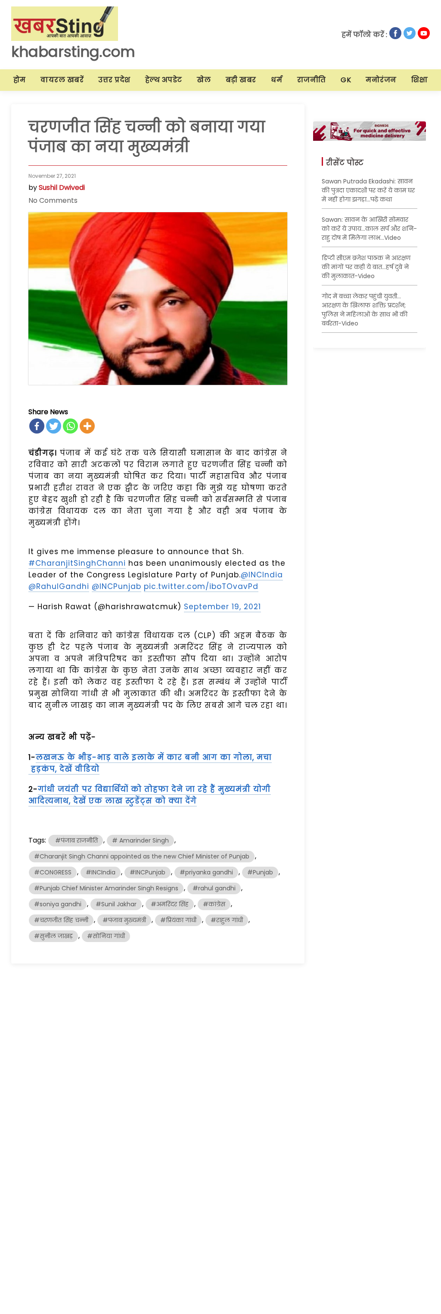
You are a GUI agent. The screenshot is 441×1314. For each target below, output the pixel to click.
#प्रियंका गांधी (178, 920)
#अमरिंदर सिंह (170, 904)
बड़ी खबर (241, 80)
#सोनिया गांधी (106, 936)
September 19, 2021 (222, 606)
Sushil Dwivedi (62, 187)
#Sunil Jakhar (116, 904)
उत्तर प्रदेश (114, 80)
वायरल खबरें (62, 80)
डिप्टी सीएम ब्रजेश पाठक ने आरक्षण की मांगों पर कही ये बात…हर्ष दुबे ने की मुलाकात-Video (366, 267)
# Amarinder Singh (140, 840)
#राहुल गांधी (227, 920)
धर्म (276, 80)
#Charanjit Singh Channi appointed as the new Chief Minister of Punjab (141, 856)
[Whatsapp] (70, 426)
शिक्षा (419, 80)
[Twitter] (53, 426)
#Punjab (260, 872)
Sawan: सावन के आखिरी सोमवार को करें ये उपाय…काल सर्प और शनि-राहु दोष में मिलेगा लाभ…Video (369, 228)
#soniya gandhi (57, 904)
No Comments (53, 200)
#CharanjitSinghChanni (77, 563)
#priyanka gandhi (206, 872)
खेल (204, 80)
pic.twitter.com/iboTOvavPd (201, 586)
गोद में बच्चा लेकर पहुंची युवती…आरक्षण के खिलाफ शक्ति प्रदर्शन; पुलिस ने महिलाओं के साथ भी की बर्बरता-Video (364, 310)
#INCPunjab (147, 872)
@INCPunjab (116, 586)
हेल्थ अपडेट (163, 80)
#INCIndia (100, 872)
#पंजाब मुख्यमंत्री (124, 920)
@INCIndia (262, 575)
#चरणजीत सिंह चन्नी (61, 920)
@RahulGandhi (58, 586)
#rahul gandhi (214, 888)
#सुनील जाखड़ (53, 936)
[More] (87, 426)
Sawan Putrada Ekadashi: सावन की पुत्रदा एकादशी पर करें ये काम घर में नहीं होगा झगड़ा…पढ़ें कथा (368, 190)
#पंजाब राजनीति (75, 840)
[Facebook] (36, 426)
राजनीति (311, 80)
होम (19, 80)
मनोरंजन (381, 80)
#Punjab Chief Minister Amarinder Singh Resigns (106, 888)
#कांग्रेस (214, 904)
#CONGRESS (52, 872)
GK (346, 80)
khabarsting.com (73, 51)
